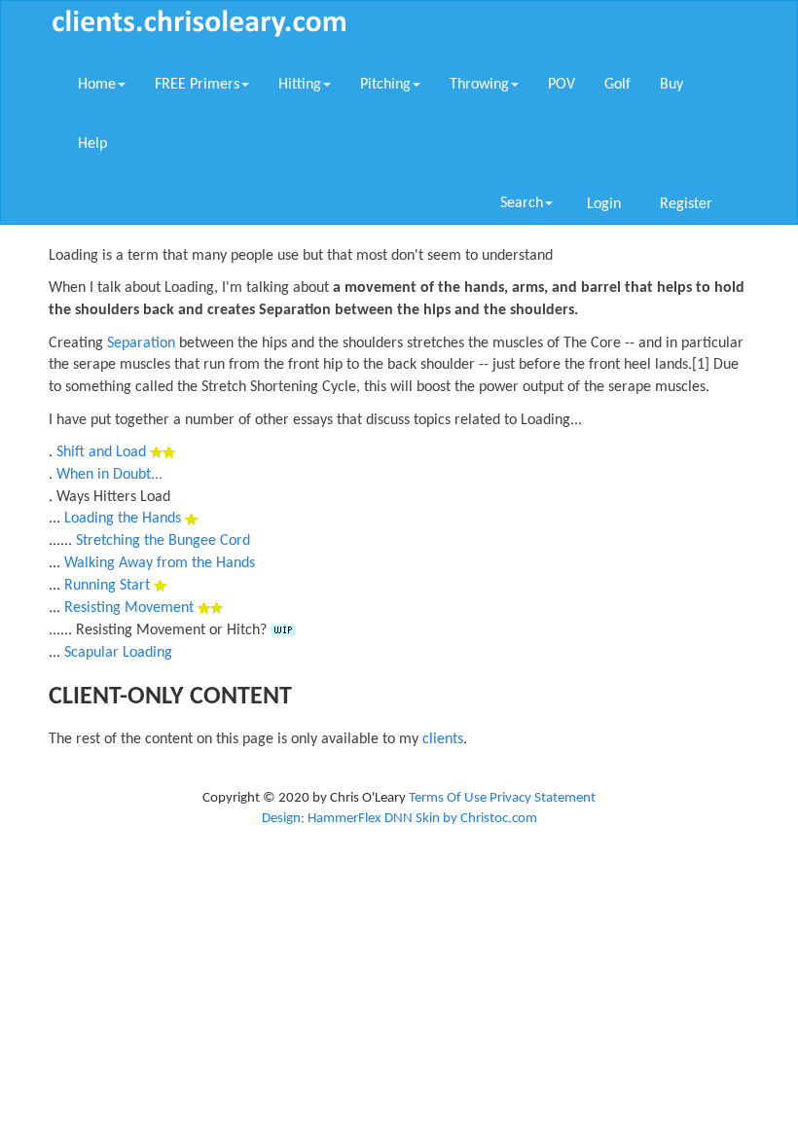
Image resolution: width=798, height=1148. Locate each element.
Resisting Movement (129, 608)
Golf (617, 84)
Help (92, 144)
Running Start (107, 585)
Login (604, 204)
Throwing (479, 84)
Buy (671, 84)
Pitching (385, 84)
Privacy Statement (543, 798)
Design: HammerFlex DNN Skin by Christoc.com (399, 818)
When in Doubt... (109, 475)
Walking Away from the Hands (159, 563)
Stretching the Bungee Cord (163, 541)
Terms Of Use (448, 798)
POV (561, 84)
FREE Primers (197, 84)
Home (97, 84)
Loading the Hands (122, 518)
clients (442, 739)
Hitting (299, 84)
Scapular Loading (118, 653)
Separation (141, 343)
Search (521, 203)
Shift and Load (101, 452)
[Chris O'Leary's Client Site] (199, 23)
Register (686, 204)
